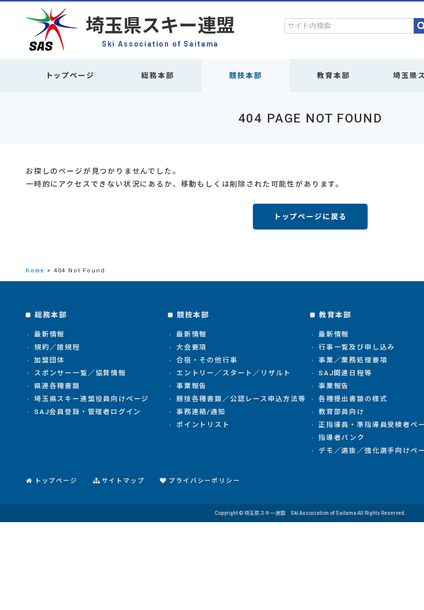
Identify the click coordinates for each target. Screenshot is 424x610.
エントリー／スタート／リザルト (233, 373)
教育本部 (333, 75)
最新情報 (49, 334)
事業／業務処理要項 (353, 360)
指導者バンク (342, 437)
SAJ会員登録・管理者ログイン (87, 412)
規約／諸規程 (57, 347)
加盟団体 (49, 360)
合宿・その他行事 (207, 360)
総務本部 (157, 75)
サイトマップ (123, 480)
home (35, 270)
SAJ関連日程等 (345, 373)
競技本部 (245, 75)
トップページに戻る (310, 216)
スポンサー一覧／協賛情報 (80, 373)
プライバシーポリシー (204, 480)
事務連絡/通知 (201, 412)
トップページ (70, 75)
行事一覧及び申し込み (357, 347)
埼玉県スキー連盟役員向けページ (91, 399)
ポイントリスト (203, 425)
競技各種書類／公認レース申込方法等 (241, 399)
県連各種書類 (57, 386)
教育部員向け (342, 412)
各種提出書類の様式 (353, 399)
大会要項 (191, 347)
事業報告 (191, 386)
